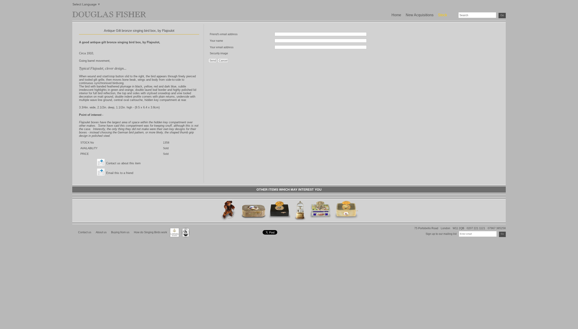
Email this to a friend (119, 173)
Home (396, 15)
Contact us (84, 232)
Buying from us (120, 232)
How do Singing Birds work (150, 232)
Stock (442, 15)
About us (101, 232)
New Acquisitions (420, 15)
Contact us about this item (123, 163)
